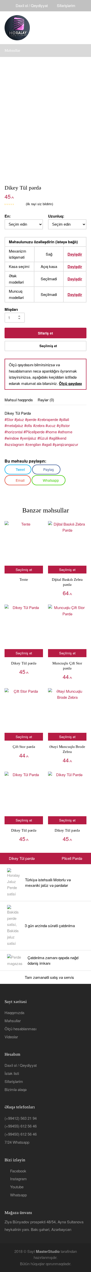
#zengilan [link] (33, 444)
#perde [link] (30, 419)
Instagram (18, 1178)
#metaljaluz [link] (14, 425)
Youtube (17, 1186)
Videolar (11, 1036)
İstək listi (12, 1073)
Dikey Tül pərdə (22, 858)
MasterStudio (48, 1251)
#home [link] (51, 431)
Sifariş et (45, 333)
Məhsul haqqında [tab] (19, 399)
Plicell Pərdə (72, 858)
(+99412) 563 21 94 (21, 1118)
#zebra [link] (38, 425)
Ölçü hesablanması (20, 1028)
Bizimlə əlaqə (16, 1089)
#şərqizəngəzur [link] (65, 444)
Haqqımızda (14, 1012)
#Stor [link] (9, 419)
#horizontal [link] (13, 431)
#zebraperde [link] (47, 419)
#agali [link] (47, 444)
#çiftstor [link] (63, 425)
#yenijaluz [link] (28, 438)
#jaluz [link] (19, 419)
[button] (83, 28)
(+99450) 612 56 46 (21, 1134)
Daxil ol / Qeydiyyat (32, 5)
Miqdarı (11, 309)
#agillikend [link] (57, 438)
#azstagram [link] (14, 444)
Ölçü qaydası (70, 383)
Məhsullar (13, 1020)
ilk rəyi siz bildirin (39, 203)
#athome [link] (65, 431)
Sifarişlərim (66, 5)
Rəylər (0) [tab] (46, 399)
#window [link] (12, 438)
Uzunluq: (56, 216)
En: (8, 216)
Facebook (18, 1170)
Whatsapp (18, 1194)
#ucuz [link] (51, 425)
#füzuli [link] (42, 438)
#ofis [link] (28, 425)
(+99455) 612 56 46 (21, 1126)
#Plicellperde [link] (34, 431)
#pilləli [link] (64, 419)
